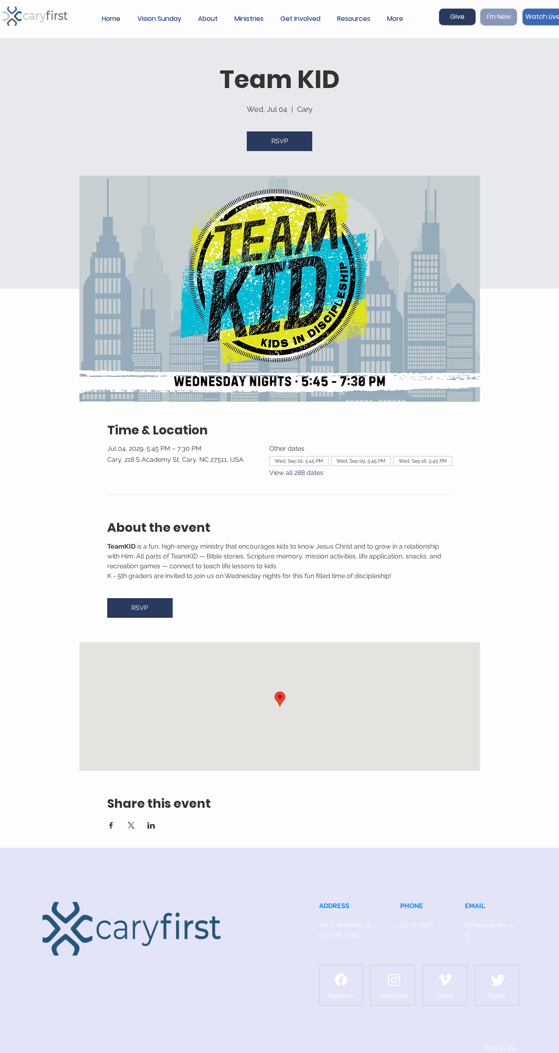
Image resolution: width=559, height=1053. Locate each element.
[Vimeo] (445, 980)
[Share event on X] (131, 825)
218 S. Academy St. (345, 925)
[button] (210, 19)
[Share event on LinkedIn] (151, 825)
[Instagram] (394, 980)
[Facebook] (341, 980)
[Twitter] (498, 980)
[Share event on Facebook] (111, 825)
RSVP (279, 141)
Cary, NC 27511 (339, 934)
